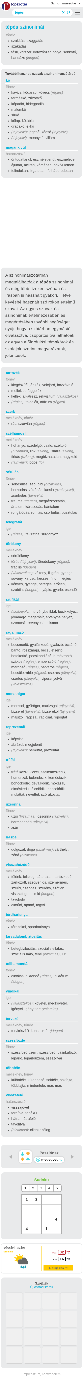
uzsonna (13, 804)
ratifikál (12, 600)
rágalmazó (15, 632)
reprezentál (15, 727)
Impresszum (31, 1374)
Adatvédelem (51, 1374)
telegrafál (14, 522)
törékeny (13, 544)
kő (8, 80)
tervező (12, 1019)
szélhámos (16, 433)
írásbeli (14, 837)
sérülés (12, 472)
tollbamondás (17, 964)
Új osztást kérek (41, 1287)
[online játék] (49, 1160)
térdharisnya (17, 915)
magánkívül (16, 147)
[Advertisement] (41, 223)
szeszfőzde (15, 1040)
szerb (10, 412)
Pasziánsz (49, 1153)
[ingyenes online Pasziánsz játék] (25, 1156)
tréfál (10, 760)
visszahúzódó (18, 865)
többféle (13, 1068)
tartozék (13, 373)
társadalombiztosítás (24, 937)
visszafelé (14, 1095)
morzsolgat (15, 694)
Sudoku (41, 1180)
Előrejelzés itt (58, 1267)
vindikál (12, 991)
